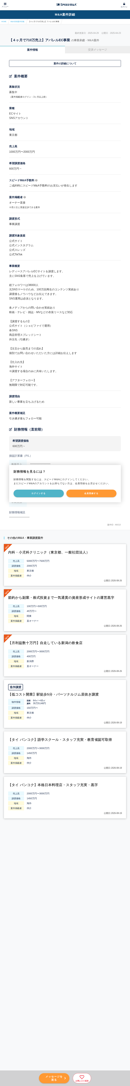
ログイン (124, 7)
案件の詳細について (65, 63)
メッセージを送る (54, 1078)
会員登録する (91, 493)
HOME (3, 21)
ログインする (38, 493)
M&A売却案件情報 (17, 21)
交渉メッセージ (97, 49)
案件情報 (32, 49)
